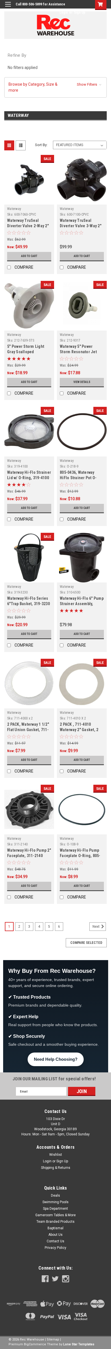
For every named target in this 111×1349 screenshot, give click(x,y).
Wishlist (55, 1155)
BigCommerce (35, 1344)
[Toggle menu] (8, 8)
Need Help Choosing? (55, 1059)
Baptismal (55, 1228)
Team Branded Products (55, 1222)
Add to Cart (29, 256)
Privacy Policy (55, 1248)
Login (63, 12)
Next (96, 927)
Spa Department (55, 1209)
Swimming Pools (55, 1202)
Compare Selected (86, 943)
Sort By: (41, 145)
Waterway (14, 209)
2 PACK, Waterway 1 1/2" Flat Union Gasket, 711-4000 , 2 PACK (28, 729)
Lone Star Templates (78, 1344)
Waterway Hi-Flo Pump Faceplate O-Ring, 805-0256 (80, 855)
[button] (55, 87)
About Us (55, 1235)
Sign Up (79, 12)
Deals (55, 1196)
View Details (81, 382)
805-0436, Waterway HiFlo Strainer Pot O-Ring (78, 477)
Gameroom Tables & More (55, 1215)
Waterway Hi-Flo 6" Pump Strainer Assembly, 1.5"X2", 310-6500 (82, 603)
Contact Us (55, 1241)
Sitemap (53, 1339)
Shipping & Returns (55, 1168)
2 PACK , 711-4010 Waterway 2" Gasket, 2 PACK (79, 729)
